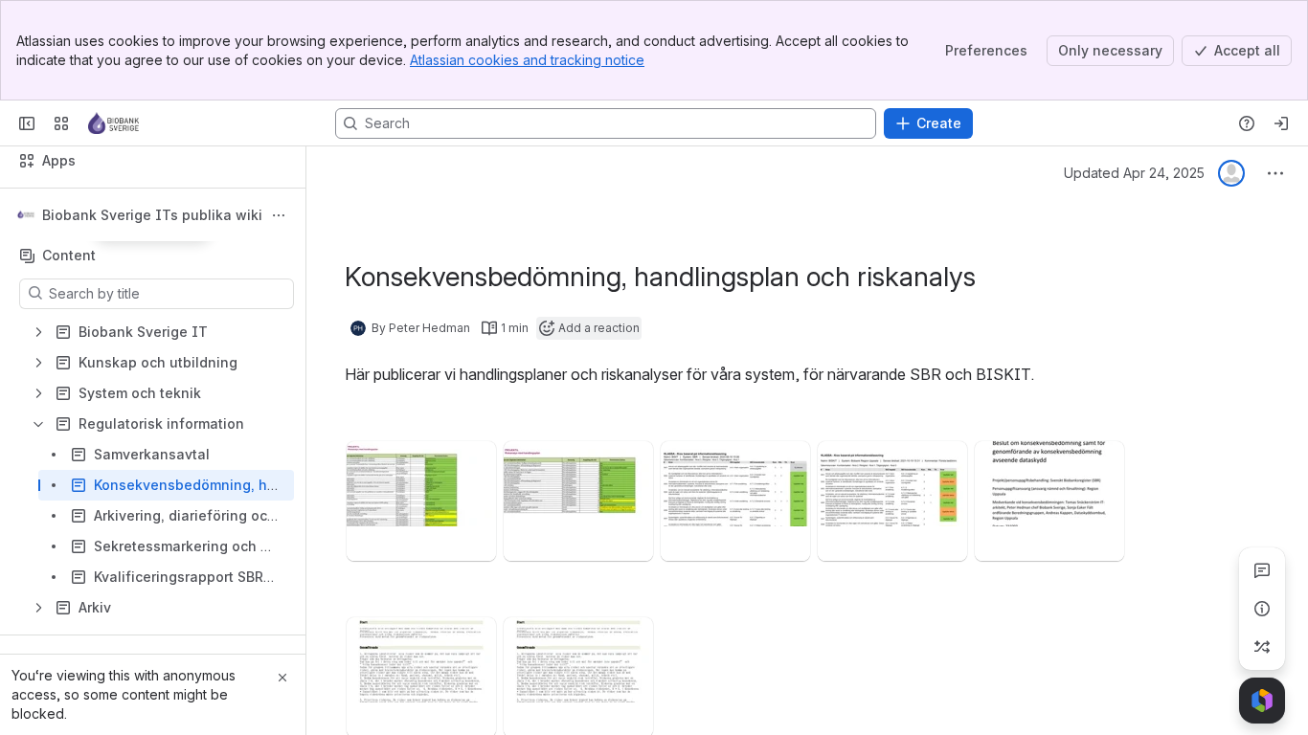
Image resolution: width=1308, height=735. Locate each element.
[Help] (1246, 123)
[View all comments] (1262, 570)
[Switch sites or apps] (61, 123)
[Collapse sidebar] (26, 123)
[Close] (282, 677)
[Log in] (1281, 123)
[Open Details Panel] (1262, 608)
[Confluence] (113, 123)
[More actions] (278, 215)
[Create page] (1262, 647)
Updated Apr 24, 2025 (1134, 173)
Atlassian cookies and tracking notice (527, 60)
